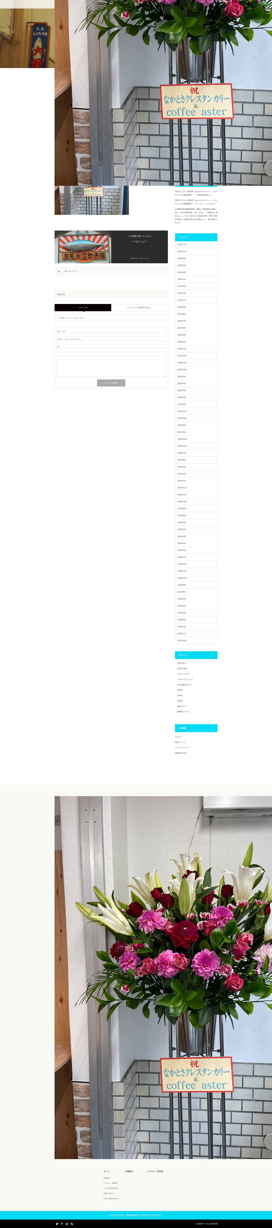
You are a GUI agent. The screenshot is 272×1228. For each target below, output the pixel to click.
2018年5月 (182, 613)
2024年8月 (182, 272)
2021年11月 (182, 411)
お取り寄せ (181, 663)
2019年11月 (182, 495)
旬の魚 (179, 695)
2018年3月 (182, 620)
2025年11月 (182, 252)
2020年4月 (182, 467)
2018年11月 (182, 571)
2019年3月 (182, 543)
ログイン (178, 737)
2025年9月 (182, 258)
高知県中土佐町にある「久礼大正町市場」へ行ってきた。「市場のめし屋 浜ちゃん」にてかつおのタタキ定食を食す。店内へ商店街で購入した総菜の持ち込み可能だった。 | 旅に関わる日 (196, 216)
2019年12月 (182, 488)
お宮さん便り (182, 669)
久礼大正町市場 (211, 1224)
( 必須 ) (61, 331)
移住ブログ (181, 706)
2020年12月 (182, 439)
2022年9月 (182, 377)
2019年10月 (182, 502)
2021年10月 (182, 418)
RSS (71, 1223)
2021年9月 (182, 425)
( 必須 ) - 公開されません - (69, 339)
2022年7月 (182, 384)
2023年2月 (182, 342)
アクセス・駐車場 (110, 1183)
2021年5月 (182, 432)
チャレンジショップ (185, 679)
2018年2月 (182, 627)
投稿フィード (180, 742)
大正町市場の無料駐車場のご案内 (187, 209)
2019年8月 (182, 516)
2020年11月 (182, 446)
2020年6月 (182, 460)
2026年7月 (182, 245)
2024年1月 (182, 300)
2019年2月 (182, 550)
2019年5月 (182, 529)
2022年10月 (182, 370)
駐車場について (183, 712)
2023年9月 (182, 307)
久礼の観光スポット (185, 685)
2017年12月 (182, 641)
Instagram (66, 1223)
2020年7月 (182, 453)
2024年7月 (182, 279)
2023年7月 (182, 321)
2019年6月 (182, 522)
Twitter (57, 1223)
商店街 (179, 690)
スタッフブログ (183, 674)
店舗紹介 (107, 1178)
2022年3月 (182, 404)
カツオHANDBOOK (111, 1188)
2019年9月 (182, 509)
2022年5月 (182, 397)
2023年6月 (182, 328)
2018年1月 (182, 634)
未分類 (179, 701)
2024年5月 (182, 286)
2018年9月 (182, 585)
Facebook (62, 1223)
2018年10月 (182, 578)
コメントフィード (182, 748)
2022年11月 (182, 363)
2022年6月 (182, 390)
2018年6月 (182, 606)
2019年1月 (182, 557)
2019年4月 (182, 536)
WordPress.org (180, 753)
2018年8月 (182, 592)
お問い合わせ (109, 1193)
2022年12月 (182, 356)
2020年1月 (182, 481)
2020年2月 (182, 474)
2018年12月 (182, 564)
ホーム (107, 1171)
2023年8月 (182, 314)
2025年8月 (182, 265)
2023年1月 (182, 349)
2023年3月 (182, 335)
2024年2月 (182, 293)
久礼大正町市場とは (111, 1199)
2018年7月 (182, 599)
